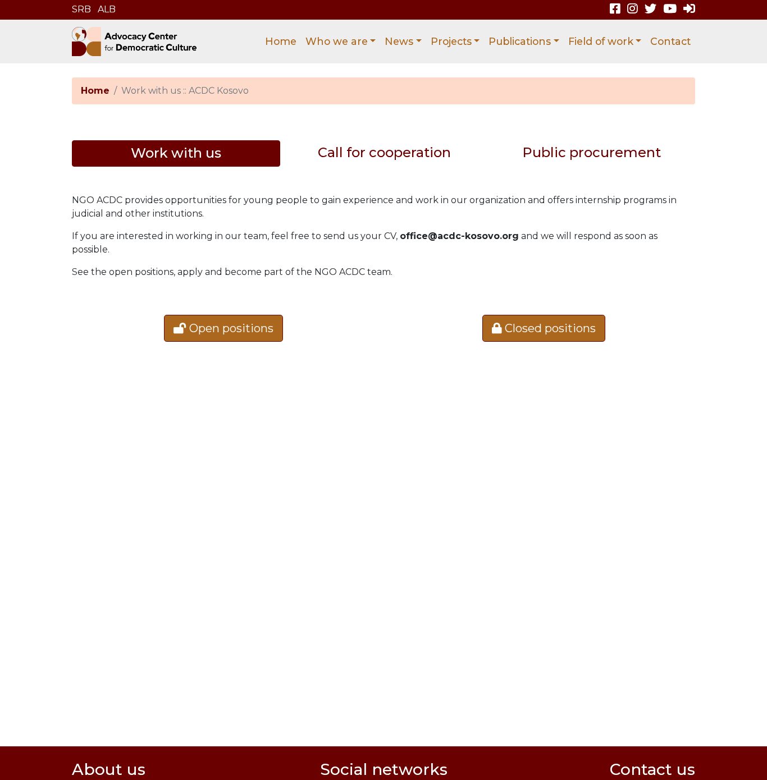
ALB (107, 9)
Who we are (336, 41)
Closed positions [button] (549, 328)
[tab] (176, 153)
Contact (670, 41)
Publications (519, 41)
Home (280, 41)
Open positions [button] (229, 328)
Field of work (600, 41)
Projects (451, 41)
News (399, 41)
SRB (81, 9)
